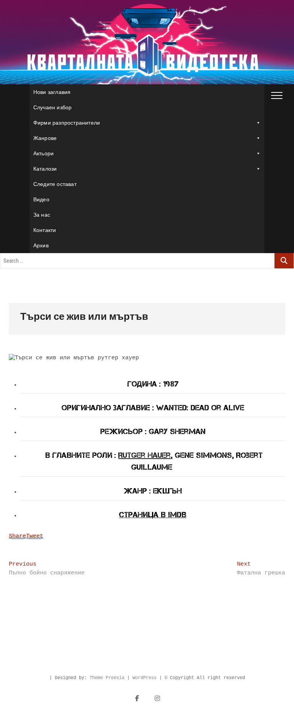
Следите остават (55, 184)
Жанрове (45, 138)
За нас (41, 215)
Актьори (43, 153)
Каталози (45, 169)
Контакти (44, 230)
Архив (41, 245)
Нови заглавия (52, 92)
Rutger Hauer (144, 455)
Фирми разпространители (66, 123)
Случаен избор (52, 107)
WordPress (144, 678)
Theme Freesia (107, 678)
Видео (41, 199)
